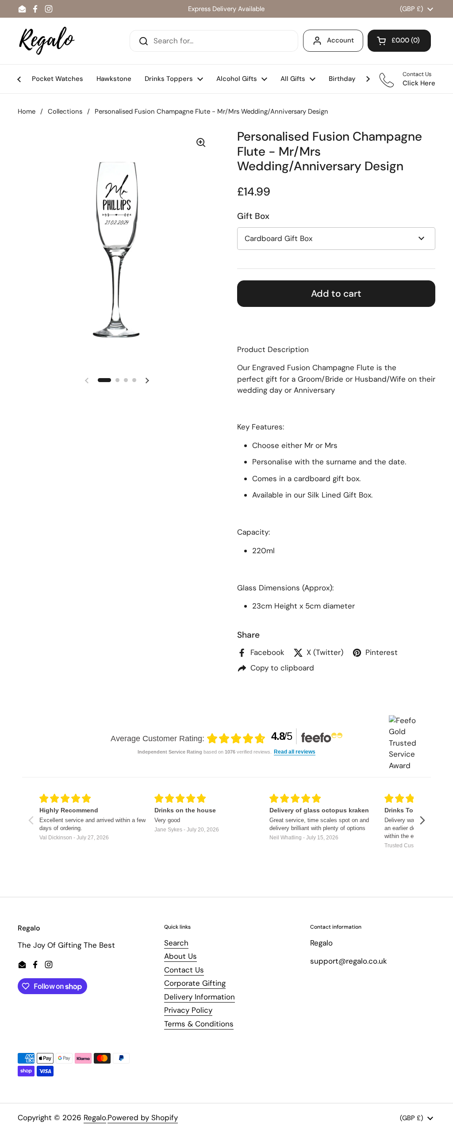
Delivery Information (199, 997)
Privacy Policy (188, 1010)
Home (26, 111)
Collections (65, 111)
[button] (399, 41)
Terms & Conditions (199, 1024)
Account (340, 40)
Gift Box (253, 216)
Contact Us (184, 970)
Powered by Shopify (142, 1117)
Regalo (95, 1117)
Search (176, 943)
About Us (180, 956)
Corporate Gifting (195, 983)
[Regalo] (47, 41)
